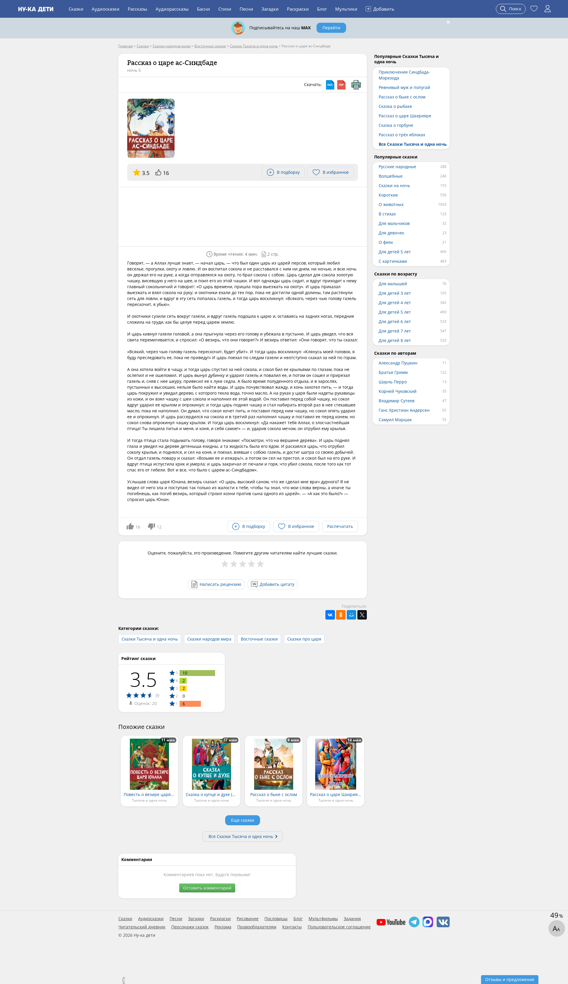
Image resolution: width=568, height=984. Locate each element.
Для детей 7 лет (395, 331)
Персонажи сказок (190, 927)
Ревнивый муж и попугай (404, 87)
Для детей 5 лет (395, 251)
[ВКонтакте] (330, 615)
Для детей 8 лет (395, 340)
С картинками (393, 261)
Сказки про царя (304, 639)
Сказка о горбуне (396, 125)
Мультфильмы (323, 919)
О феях (386, 242)
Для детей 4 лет (395, 302)
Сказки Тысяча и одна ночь (150, 639)
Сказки (76, 9)
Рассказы (137, 9)
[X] (362, 615)
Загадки (270, 9)
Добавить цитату (277, 584)
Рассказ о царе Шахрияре (405, 116)
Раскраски (298, 9)
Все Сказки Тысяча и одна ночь (241, 836)
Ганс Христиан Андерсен (404, 410)
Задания (352, 919)
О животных (391, 204)
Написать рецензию (220, 584)
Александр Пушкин (398, 363)
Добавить (380, 8)
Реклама (222, 927)
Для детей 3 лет (395, 293)
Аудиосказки (106, 9)
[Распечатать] (356, 85)
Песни (246, 9)
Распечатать (340, 526)
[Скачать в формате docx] (330, 85)
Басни (203, 9)
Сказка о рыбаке (395, 106)
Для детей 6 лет (395, 321)
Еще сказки (242, 820)
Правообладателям (256, 927)
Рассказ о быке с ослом (402, 97)
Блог (322, 9)
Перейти (331, 27)
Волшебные (391, 176)
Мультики (346, 9)
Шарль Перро (393, 382)
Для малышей (393, 283)
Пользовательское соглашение (339, 927)
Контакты (292, 927)
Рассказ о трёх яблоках (402, 134)
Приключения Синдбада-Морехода (404, 75)
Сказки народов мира (209, 639)
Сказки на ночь (394, 185)
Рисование (248, 919)
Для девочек (391, 233)
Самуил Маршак (395, 419)
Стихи (224, 9)
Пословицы (276, 919)
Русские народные (397, 166)
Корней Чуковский (398, 391)
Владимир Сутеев (396, 400)
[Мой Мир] (351, 615)
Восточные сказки (259, 639)
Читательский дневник (141, 927)
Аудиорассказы (172, 9)
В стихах (387, 214)
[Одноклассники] (341, 615)
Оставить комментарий (207, 888)
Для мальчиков (394, 223)
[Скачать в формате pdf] (341, 85)
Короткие (388, 195)
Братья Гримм (393, 372)
